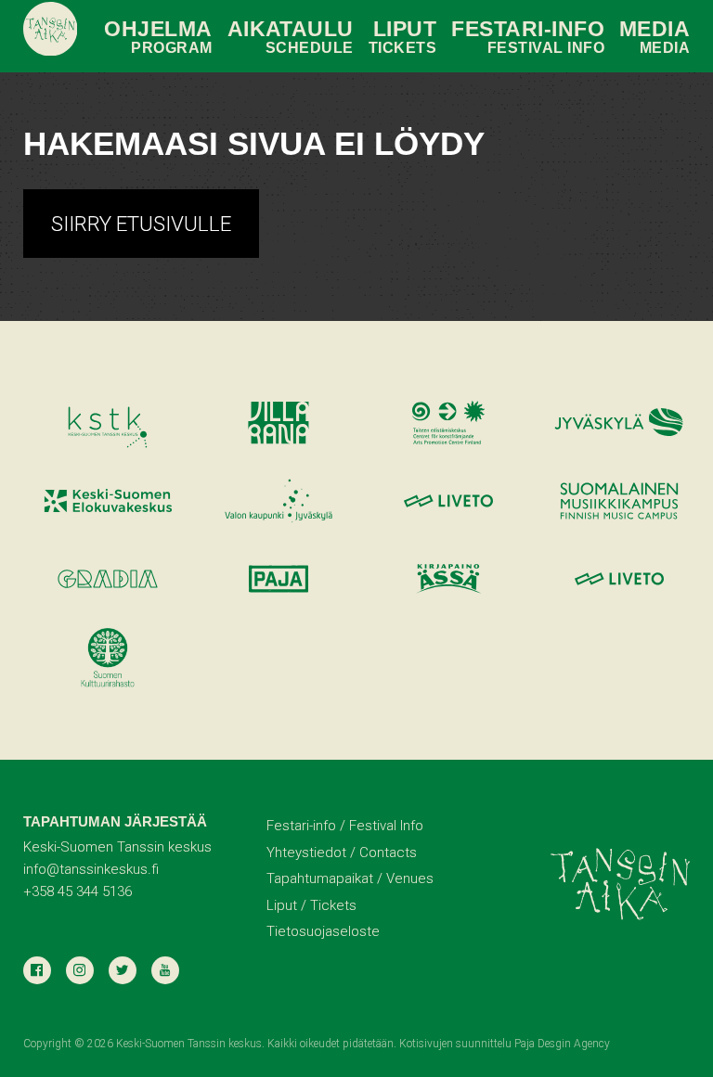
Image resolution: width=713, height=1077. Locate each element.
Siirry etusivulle (141, 224)
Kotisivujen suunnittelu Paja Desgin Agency (504, 1043)
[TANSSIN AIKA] (50, 29)
